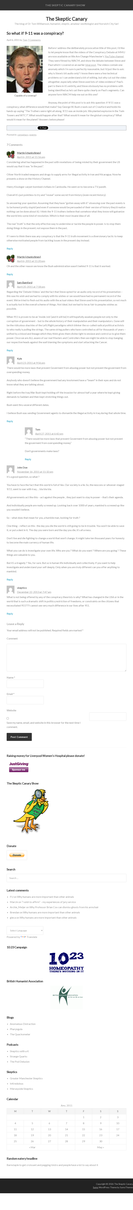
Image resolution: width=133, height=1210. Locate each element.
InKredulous (16, 1083)
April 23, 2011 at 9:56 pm (31, 362)
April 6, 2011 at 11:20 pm (31, 261)
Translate (32, 936)
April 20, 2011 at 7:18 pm (31, 286)
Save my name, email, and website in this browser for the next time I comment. (44, 724)
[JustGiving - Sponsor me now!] (19, 773)
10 (117, 1123)
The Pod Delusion (20, 1061)
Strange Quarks (18, 1056)
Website (11, 710)
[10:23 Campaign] (66, 962)
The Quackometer (20, 1034)
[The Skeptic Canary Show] (31, 835)
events (32, 134)
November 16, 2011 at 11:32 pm (35, 471)
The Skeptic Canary (66, 19)
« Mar (32, 1147)
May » (100, 1147)
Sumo (95, 1187)
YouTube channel (114, 56)
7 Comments (34, 40)
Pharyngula (16, 1029)
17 (117, 1129)
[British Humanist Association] (66, 997)
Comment (12, 638)
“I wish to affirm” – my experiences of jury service (49, 901)
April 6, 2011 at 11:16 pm (31, 156)
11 (15, 1129)
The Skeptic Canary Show (65, 5)
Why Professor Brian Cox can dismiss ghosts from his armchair (64, 907)
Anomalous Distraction (23, 1023)
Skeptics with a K (19, 1051)
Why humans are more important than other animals (45, 896)
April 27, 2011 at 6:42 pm (49, 433)
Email (10, 693)
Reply (10, 248)
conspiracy (23, 134)
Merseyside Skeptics (21, 1088)
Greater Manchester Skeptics (26, 1078)
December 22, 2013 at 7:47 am (34, 591)
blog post (90, 64)
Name (11, 677)
